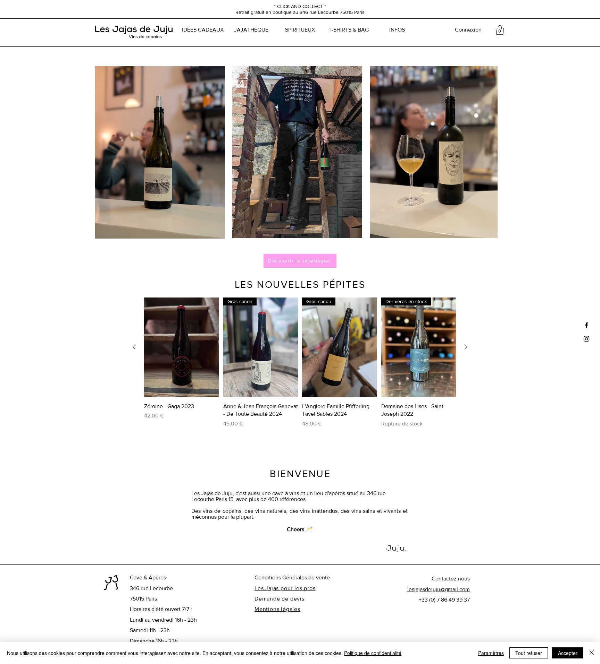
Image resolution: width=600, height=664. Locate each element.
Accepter (567, 652)
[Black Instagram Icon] (586, 339)
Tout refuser (528, 652)
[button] (500, 30)
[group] (300, 366)
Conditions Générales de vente (292, 577)
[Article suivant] (466, 347)
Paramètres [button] (491, 652)
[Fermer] (592, 652)
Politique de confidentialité (372, 652)
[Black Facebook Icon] (586, 325)
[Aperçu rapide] (181, 347)
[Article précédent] (134, 347)
